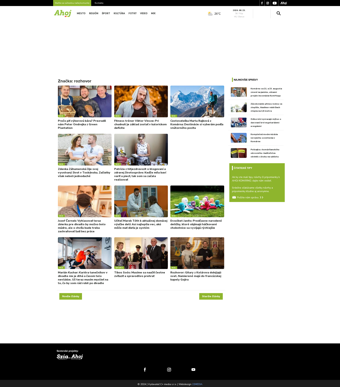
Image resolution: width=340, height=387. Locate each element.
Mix (153, 13)
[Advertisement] (170, 46)
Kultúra (119, 13)
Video (144, 13)
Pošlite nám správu (248, 197)
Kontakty (99, 3)
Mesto (81, 13)
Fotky (133, 13)
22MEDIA (197, 384)
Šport (106, 13)
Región (93, 13)
